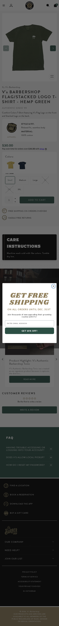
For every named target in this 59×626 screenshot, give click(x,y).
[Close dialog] (53, 286)
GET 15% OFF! (29, 330)
